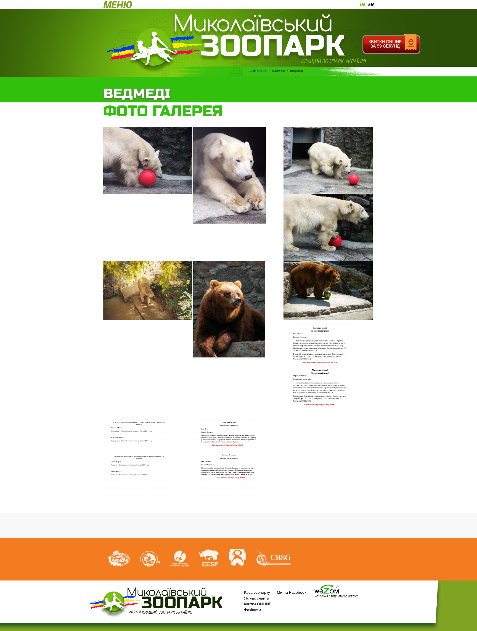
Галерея (278, 71)
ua (362, 4)
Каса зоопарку (257, 592)
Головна (259, 71)
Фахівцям (252, 610)
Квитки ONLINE (257, 604)
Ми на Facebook (291, 592)
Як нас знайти (256, 598)
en (371, 4)
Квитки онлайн (391, 44)
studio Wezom (348, 596)
